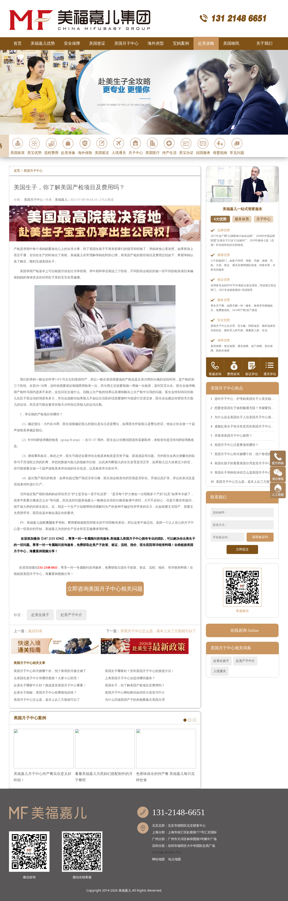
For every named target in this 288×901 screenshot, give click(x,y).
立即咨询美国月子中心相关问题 (105, 589)
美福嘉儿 (125, 890)
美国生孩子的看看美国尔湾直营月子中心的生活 (247, 463)
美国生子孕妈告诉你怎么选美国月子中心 (242, 472)
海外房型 (156, 43)
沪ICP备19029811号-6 (167, 852)
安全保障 (72, 43)
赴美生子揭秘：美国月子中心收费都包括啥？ (45, 692)
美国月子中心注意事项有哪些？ (236, 445)
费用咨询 (233, 374)
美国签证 (97, 43)
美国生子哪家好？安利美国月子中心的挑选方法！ (139, 671)
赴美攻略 (206, 43)
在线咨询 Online (244, 630)
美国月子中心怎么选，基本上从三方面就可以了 (158, 631)
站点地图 (174, 859)
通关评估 (269, 374)
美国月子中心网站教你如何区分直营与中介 (135, 692)
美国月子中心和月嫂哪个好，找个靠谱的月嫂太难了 (50, 671)
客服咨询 (215, 374)
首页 (18, 43)
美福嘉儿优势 (43, 43)
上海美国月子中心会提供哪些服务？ (130, 678)
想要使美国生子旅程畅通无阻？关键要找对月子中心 (250, 408)
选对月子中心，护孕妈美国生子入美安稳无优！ (247, 398)
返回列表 (35, 631)
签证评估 (251, 374)
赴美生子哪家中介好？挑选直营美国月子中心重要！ (50, 685)
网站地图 (158, 859)
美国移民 (231, 43)
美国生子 (52, 522)
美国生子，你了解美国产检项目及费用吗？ (135, 685)
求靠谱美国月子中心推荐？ (233, 435)
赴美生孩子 (221, 661)
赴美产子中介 (245, 661)
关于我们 (264, 43)
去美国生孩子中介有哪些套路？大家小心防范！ (47, 678)
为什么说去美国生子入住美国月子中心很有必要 (247, 417)
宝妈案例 (181, 43)
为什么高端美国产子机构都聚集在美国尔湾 (135, 699)
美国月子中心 (126, 43)
